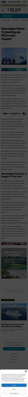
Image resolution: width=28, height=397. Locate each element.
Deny (14, 389)
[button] (26, 371)
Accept (14, 385)
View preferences (14, 393)
